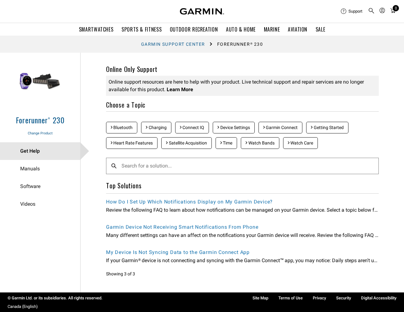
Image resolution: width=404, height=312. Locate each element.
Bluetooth (122, 127)
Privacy (319, 298)
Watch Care (301, 142)
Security (343, 298)
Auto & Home (241, 29)
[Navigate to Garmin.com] (202, 11)
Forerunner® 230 (40, 120)
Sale (320, 29)
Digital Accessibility (378, 298)
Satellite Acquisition (187, 142)
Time (227, 142)
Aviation (297, 29)
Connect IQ (192, 127)
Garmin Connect (281, 127)
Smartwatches (96, 29)
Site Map (260, 298)
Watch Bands (261, 142)
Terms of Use (290, 298)
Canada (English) (23, 306)
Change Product (40, 133)
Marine (272, 29)
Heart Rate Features (132, 142)
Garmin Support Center (173, 44)
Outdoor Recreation (194, 29)
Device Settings (234, 127)
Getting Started (328, 127)
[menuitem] (352, 11)
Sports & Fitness (142, 29)
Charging (157, 127)
